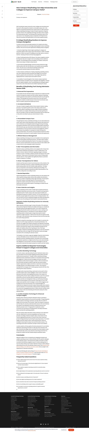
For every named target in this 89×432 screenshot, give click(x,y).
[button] (2, 14)
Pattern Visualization (48, 399)
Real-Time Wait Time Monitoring (16, 417)
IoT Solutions (46, 1)
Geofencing (30, 403)
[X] (43, 424)
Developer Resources (48, 409)
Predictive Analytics (47, 401)
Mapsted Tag (30, 407)
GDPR (73, 427)
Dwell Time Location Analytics (16, 418)
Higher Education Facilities (65, 397)
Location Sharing (14, 404)
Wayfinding (13, 401)
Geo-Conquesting (31, 404)
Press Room (21, 427)
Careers (16, 427)
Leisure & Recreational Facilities (66, 405)
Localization (13, 409)
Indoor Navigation (14, 400)
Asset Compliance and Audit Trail (33, 415)
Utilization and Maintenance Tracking (34, 410)
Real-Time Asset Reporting (32, 411)
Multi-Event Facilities (64, 400)
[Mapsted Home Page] (14, 2)
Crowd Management (14, 419)
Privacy (70, 427)
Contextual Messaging (31, 397)
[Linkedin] (46, 424)
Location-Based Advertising (32, 400)
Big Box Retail (63, 409)
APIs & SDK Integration (15, 408)
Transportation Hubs (64, 404)
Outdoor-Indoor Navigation (15, 405)
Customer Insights (47, 403)
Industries (40, 1)
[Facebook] (48, 424)
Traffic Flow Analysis (47, 397)
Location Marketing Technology (34, 396)
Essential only (63, 429)
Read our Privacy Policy (32, 430)
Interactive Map (13, 397)
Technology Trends (54, 1)
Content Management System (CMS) (17, 407)
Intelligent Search (14, 399)
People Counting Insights (15, 414)
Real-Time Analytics (47, 400)
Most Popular (34, 1)
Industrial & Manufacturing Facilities (67, 412)
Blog (45, 407)
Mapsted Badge (47, 412)
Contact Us (75, 1)
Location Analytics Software (49, 404)
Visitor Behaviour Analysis (15, 413)
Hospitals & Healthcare (65, 408)
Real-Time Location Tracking (32, 409)
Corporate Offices (64, 399)
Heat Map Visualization (15, 415)
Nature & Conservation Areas (66, 411)
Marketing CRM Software (32, 401)
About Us (12, 427)
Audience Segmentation (32, 399)
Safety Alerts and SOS (48, 416)
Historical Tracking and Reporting (49, 415)
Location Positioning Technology (17, 396)
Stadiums (62, 407)
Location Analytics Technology (50, 396)
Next (76, 25)
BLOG (19, 2)
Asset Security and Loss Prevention (34, 413)
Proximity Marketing (31, 405)
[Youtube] (41, 424)
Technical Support (47, 410)
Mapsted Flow (13, 411)
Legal (66, 427)
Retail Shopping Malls (64, 401)
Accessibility (13, 403)
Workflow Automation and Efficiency (34, 414)
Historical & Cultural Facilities (66, 403)
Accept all (71, 429)
